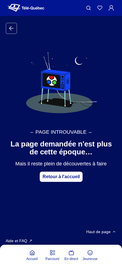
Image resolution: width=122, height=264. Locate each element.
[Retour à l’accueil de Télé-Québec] (26, 8)
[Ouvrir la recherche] (88, 8)
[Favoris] (100, 8)
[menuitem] (32, 255)
